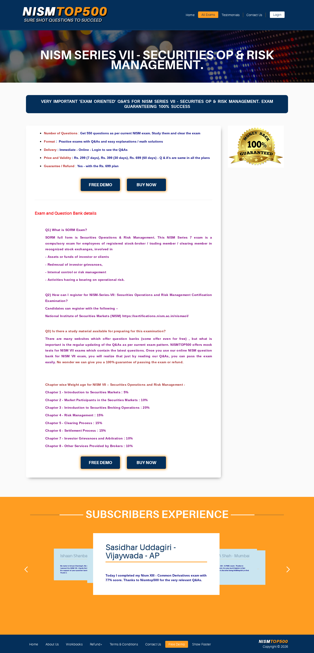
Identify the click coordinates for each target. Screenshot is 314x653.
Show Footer (201, 644)
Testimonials (231, 15)
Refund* (96, 644)
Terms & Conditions (124, 644)
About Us (52, 644)
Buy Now (146, 184)
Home (190, 15)
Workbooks (74, 644)
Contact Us (254, 15)
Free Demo (100, 184)
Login (277, 15)
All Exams (208, 15)
